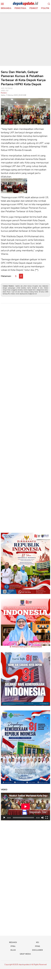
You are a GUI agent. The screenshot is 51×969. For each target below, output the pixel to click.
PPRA (13, 946)
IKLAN (13, 950)
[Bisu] (42, 817)
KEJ (37, 942)
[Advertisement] (25, 39)
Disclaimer (37, 950)
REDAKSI (13, 942)
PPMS (37, 946)
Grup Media (25, 954)
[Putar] (4, 817)
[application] (25, 806)
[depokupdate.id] (25, 3)
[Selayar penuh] (46, 817)
